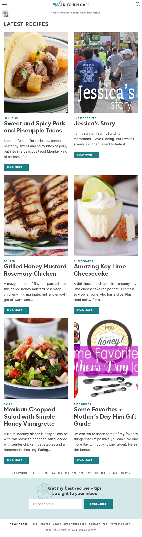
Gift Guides (82, 404)
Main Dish (11, 118)
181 (103, 473)
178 (81, 473)
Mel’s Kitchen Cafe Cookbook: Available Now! (75, 13)
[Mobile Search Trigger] (139, 4)
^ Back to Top (19, 524)
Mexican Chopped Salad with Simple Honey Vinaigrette (29, 417)
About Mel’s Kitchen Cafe (69, 524)
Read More (13, 168)
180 (96, 473)
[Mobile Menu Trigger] (3, 4)
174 (53, 473)
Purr (93, 529)
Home (34, 524)
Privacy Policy (120, 524)
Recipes (45, 524)
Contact (94, 524)
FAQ (105, 524)
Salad (8, 404)
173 (45, 473)
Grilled (9, 261)
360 (115, 473)
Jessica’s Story (94, 124)
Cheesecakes (83, 261)
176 (67, 473)
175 (60, 473)
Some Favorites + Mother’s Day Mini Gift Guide (105, 417)
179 (89, 473)
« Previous (20, 473)
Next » (125, 473)
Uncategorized (85, 118)
